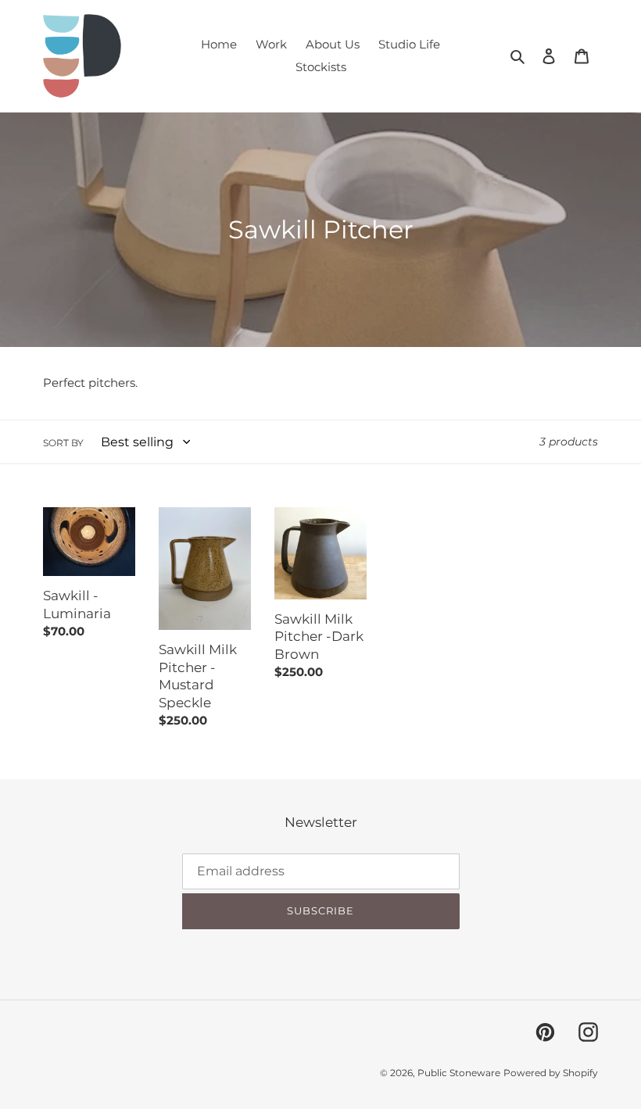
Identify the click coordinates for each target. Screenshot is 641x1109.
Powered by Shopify (550, 1073)
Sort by (63, 443)
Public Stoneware (458, 1073)
